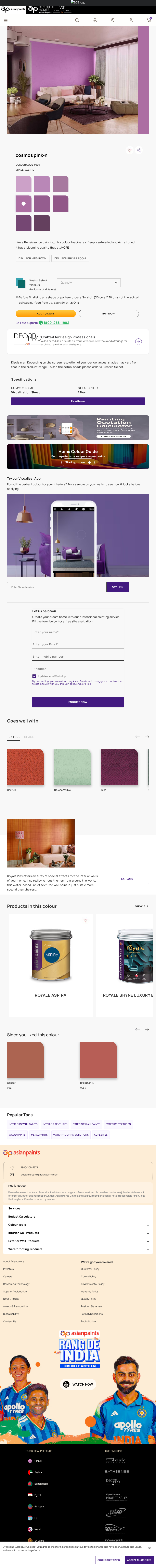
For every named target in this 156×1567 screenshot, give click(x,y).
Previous (137, 736)
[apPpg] (117, 1528)
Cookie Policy (88, 1276)
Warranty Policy (89, 1291)
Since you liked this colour (33, 1034)
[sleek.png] (117, 1460)
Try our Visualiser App (24, 478)
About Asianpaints (13, 1261)
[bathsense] (117, 1471)
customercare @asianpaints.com (39, 1174)
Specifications (24, 379)
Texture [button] (13, 737)
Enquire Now (77, 702)
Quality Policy (88, 1299)
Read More (78, 401)
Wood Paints (17, 1134)
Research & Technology (16, 1284)
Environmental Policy (92, 1284)
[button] (131, 20)
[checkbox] (34, 676)
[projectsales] (117, 1497)
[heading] (33, 258)
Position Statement (92, 1306)
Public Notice (88, 1321)
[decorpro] (117, 1482)
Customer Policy (90, 1269)
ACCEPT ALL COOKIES (139, 1560)
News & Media (11, 1299)
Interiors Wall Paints (23, 1124)
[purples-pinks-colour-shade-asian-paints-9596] (72, 79)
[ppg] (117, 1513)
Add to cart (45, 313)
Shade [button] (29, 737)
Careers (7, 1276)
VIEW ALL (142, 906)
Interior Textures (55, 1124)
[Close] (149, 1548)
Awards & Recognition (15, 1306)
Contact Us (9, 1321)
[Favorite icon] (85, 920)
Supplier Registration (15, 1291)
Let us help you (44, 611)
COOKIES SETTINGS (109, 1560)
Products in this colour (32, 906)
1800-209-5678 (29, 1167)
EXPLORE (127, 879)
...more (63, 247)
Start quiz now (75, 462)
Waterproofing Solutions (71, 1134)
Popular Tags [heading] (20, 1114)
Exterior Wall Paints (86, 1124)
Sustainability (11, 1314)
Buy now (108, 313)
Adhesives (101, 1134)
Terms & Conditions (92, 1314)
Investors (8, 1269)
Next (146, 736)
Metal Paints (39, 1134)
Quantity (66, 282)
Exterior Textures (118, 1124)
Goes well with (22, 720)
